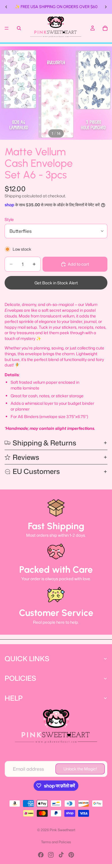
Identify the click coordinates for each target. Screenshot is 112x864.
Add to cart (78, 264)
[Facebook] (40, 854)
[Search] (19, 28)
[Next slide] (105, 7)
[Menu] (6, 28)
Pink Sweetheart (62, 829)
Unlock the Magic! (80, 769)
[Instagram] (50, 854)
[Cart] (105, 28)
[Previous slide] (6, 7)
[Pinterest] (71, 854)
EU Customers (36, 471)
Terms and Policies (56, 842)
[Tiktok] (61, 854)
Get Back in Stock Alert (56, 283)
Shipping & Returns (44, 443)
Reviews (26, 457)
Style (9, 219)
